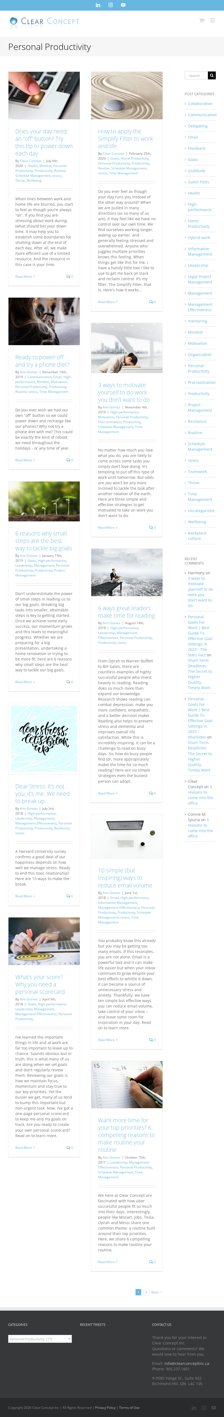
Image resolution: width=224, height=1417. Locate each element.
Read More (23, 276)
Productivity (43, 170)
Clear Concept (31, 161)
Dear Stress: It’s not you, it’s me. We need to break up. (42, 793)
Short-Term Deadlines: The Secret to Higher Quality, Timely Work (200, 674)
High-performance (124, 412)
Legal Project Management (200, 279)
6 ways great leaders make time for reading (126, 611)
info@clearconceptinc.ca (186, 1363)
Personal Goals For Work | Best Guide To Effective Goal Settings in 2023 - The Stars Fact (200, 635)
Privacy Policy (105, 1407)
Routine (60, 170)
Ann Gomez (29, 372)
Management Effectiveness (117, 635)
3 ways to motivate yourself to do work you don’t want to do (124, 392)
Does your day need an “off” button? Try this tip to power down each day (44, 142)
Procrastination (109, 422)
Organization (200, 354)
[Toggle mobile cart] (202, 20)
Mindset (45, 165)
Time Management (123, 173)
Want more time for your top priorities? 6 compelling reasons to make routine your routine (126, 1134)
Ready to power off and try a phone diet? (42, 360)
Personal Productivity (114, 163)
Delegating (198, 125)
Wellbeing (34, 180)
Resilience (61, 828)
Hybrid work (199, 237)
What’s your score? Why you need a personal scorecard (40, 984)
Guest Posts (198, 181)
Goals (114, 158)
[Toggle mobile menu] (213, 20)
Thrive (20, 180)
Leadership (23, 565)
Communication (40, 377)
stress (56, 175)
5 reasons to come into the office (200, 795)
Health (33, 165)
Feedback (196, 148)
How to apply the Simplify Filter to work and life (125, 138)
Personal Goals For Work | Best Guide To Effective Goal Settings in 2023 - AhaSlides (200, 718)
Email (57, 377)
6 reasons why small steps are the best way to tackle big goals (43, 541)
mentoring (197, 321)
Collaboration (200, 103)
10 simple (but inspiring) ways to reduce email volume (125, 877)
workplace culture (197, 535)
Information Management (117, 902)
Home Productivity (135, 158)
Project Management (200, 407)
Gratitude (196, 170)
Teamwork (197, 471)
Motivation (59, 381)
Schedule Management (33, 175)
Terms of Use (129, 1407)
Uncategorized (200, 510)
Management (44, 565)
